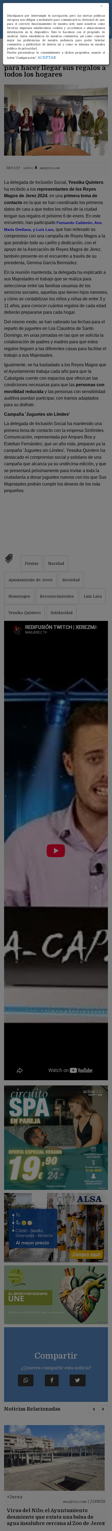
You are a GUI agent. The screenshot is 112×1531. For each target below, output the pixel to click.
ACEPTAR (47, 57)
